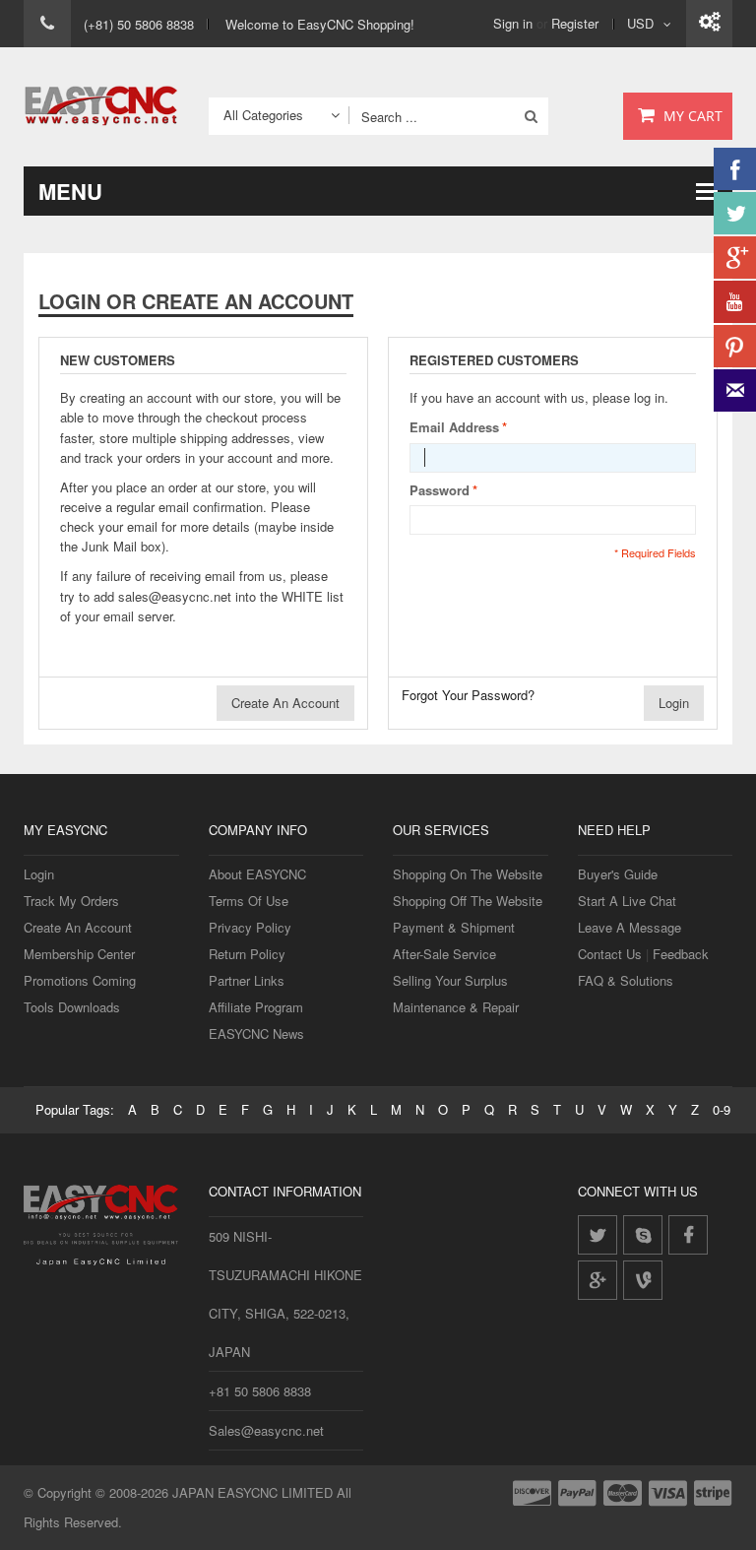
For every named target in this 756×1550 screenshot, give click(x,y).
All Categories (263, 114)
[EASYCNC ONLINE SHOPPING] (101, 106)
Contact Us (610, 953)
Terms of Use (248, 900)
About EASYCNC (257, 874)
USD (640, 23)
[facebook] (688, 1235)
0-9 (721, 1109)
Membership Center (79, 953)
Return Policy (247, 953)
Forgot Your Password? (468, 694)
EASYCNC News (256, 1033)
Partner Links (246, 980)
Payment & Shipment (454, 927)
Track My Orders (71, 900)
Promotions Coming (80, 980)
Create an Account (78, 927)
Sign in (513, 23)
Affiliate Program (256, 1007)
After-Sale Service (444, 953)
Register (574, 23)
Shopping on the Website (467, 874)
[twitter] (597, 1235)
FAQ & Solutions (625, 980)
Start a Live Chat (627, 900)
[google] (597, 1280)
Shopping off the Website (467, 900)
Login (39, 874)
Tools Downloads (72, 1007)
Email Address (454, 427)
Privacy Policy (250, 927)
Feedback (681, 953)
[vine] (642, 1280)
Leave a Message (629, 927)
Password (440, 490)
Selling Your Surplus (450, 980)
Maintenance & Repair (456, 1007)
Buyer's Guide (618, 874)
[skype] (642, 1235)
